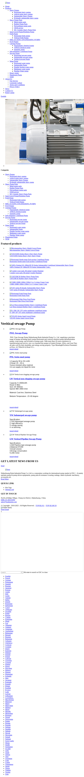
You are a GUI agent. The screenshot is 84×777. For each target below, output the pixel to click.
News (7, 89)
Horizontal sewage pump (22, 55)
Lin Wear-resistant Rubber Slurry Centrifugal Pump (27, 307)
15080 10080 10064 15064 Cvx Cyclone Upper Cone (28, 284)
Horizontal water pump (22, 63)
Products (8, 8)
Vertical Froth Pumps (21, 38)
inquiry (12, 349)
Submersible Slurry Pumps (23, 16)
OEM (12, 77)
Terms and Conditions (17, 85)
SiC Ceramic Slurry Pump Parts (25, 30)
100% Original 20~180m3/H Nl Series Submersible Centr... (30, 267)
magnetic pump (19, 49)
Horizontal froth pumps (22, 36)
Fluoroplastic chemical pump (24, 46)
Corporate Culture (16, 83)
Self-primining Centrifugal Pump (21, 51)
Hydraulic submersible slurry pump (26, 18)
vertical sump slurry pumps (23, 14)
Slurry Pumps (14, 10)
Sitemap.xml (9, 489)
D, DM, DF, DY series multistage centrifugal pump (27, 312)
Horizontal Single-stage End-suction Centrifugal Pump (28, 261)
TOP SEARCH (51, 505)
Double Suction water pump (23, 67)
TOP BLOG (40, 505)
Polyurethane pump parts (22, 26)
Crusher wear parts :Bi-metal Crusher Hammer (26, 273)
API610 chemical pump (22, 47)
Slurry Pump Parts (16, 20)
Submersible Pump (20, 65)
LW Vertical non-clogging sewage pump (27, 379)
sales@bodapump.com (9, 502)
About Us (8, 79)
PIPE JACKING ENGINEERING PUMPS (25, 40)
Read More (5, 479)
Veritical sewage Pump (22, 59)
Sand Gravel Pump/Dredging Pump (22, 32)
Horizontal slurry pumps (22, 12)
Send (2, 466)
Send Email (5, 509)
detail (16, 349)
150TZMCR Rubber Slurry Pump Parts (23, 278)
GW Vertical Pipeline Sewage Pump (26, 439)
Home (7, 6)
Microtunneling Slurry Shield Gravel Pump (24, 250)
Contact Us (9, 91)
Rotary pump (14, 73)
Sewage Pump (15, 53)
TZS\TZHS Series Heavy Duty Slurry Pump (25, 256)
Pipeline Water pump (21, 71)
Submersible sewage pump (23, 57)
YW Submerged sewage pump (23, 415)
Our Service (14, 81)
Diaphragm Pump (16, 75)
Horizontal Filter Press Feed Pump (21, 301)
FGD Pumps (14, 42)
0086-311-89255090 (8, 500)
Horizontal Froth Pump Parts (19, 295)
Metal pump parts (20, 22)
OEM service (18, 28)
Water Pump (14, 61)
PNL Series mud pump (20, 357)
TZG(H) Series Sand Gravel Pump (22, 318)
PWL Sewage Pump (19, 333)
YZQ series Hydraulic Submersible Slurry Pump (26, 290)
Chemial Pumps (15, 44)
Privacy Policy (15, 87)
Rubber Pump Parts (20, 24)
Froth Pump (14, 34)
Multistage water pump (22, 69)
